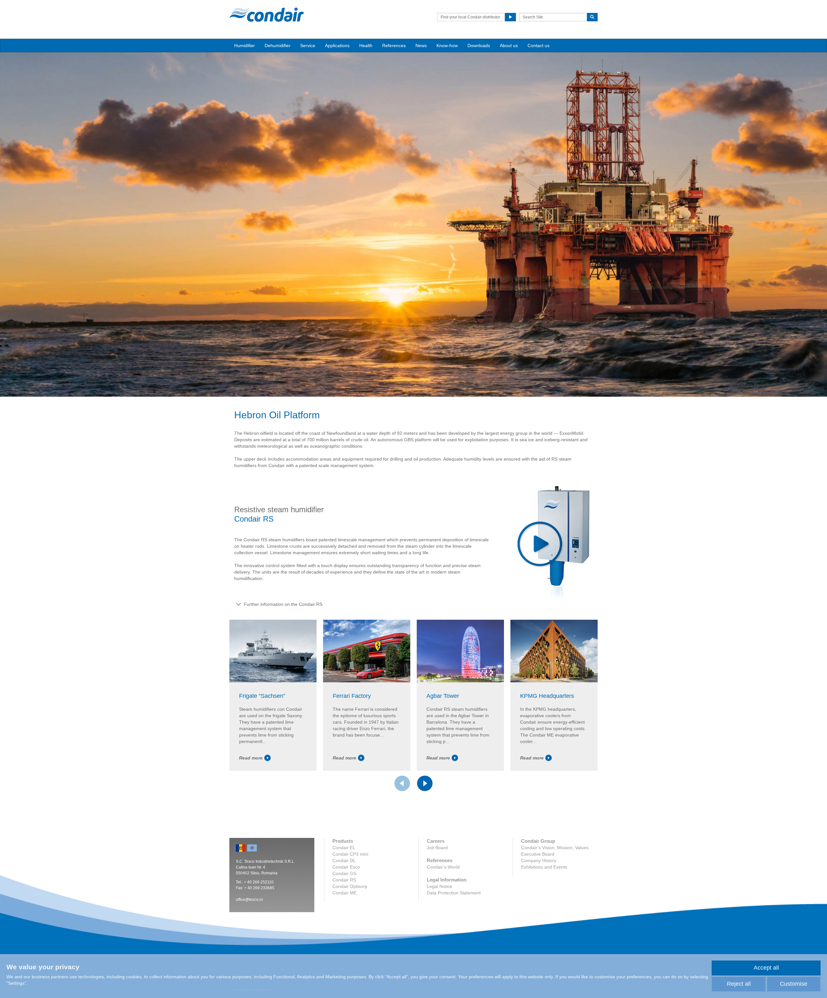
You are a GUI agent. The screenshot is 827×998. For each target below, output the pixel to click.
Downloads (478, 45)
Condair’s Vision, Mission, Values (555, 847)
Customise (793, 984)
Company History (538, 860)
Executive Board (537, 854)
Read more (251, 757)
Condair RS (344, 879)
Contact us (539, 45)
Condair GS (344, 873)
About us (509, 45)
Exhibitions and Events (544, 867)
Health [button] (365, 45)
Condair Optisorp (349, 886)
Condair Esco (346, 867)
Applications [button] (337, 45)
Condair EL (343, 847)
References (394, 45)
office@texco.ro (249, 899)
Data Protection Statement (454, 892)
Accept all (766, 967)
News (421, 45)
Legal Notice (439, 886)
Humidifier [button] (244, 45)
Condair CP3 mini (350, 854)
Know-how (447, 45)
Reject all (739, 984)
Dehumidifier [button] (277, 45)
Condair (266, 14)
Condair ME (344, 892)
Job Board (437, 847)
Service (307, 45)
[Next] (425, 783)
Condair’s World (443, 867)
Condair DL (344, 860)
